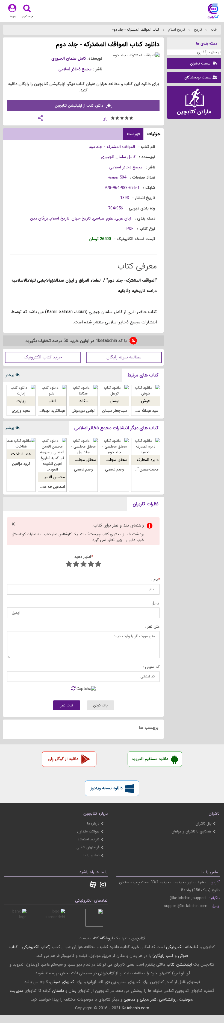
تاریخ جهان (81, 218)
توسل (114, 401)
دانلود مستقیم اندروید (150, 759)
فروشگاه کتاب (101, 938)
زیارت (21, 401)
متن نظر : (152, 627)
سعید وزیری (21, 411)
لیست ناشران (201, 63)
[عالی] (69, 564)
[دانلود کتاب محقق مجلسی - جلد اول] (83, 446)
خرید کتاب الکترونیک (43, 357)
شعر (153, 999)
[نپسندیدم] (91, 564)
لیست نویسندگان (197, 77)
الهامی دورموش (83, 411)
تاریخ (197, 30)
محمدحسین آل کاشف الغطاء (136, 469)
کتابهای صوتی (62, 982)
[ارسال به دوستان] (40, 117)
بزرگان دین (39, 218)
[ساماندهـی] (56, 917)
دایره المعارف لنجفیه (141, 460)
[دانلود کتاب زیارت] (21, 390)
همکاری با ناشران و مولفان (191, 831)
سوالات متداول (88, 831)
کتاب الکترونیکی (35, 947)
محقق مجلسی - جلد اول (75, 460)
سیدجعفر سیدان (114, 411)
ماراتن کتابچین (194, 111)
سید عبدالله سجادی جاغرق (138, 411)
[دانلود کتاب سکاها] (83, 390)
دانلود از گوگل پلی (63, 759)
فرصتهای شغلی (87, 847)
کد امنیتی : (151, 667)
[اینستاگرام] (103, 885)
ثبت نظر (66, 705)
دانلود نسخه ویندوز (106, 788)
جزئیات (153, 133)
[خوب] (83, 564)
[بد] (98, 564)
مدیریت (16, 990)
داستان (58, 990)
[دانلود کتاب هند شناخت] (21, 443)
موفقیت (185, 999)
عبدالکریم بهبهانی (52, 411)
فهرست (133, 133)
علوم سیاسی (103, 218)
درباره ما (93, 823)
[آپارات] (93, 885)
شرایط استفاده (88, 839)
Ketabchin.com (135, 1008)
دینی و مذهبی (136, 999)
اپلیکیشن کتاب (179, 964)
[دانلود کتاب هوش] (145, 390)
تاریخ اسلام (176, 30)
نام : (155, 580)
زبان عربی (123, 218)
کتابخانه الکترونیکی (181, 947)
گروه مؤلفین (21, 464)
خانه (213, 30)
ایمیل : (154, 603)
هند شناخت (21, 454)
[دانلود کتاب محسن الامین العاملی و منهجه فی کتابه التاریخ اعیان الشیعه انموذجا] (52, 455)
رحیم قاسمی (114, 469)
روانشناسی (167, 999)
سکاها (83, 401)
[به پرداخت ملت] (17, 917)
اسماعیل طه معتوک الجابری (44, 487)
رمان (72, 990)
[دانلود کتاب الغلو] (52, 390)
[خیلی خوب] (76, 564)
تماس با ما (91, 855)
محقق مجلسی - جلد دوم (106, 460)
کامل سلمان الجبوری (68, 58)
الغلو (52, 401)
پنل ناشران (203, 823)
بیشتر (9, 375)
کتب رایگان (163, 955)
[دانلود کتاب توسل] (114, 390)
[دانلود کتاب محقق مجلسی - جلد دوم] (114, 446)
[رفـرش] (73, 689)
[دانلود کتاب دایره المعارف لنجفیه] (145, 446)
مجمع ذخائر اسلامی (75, 69)
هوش (146, 401)
